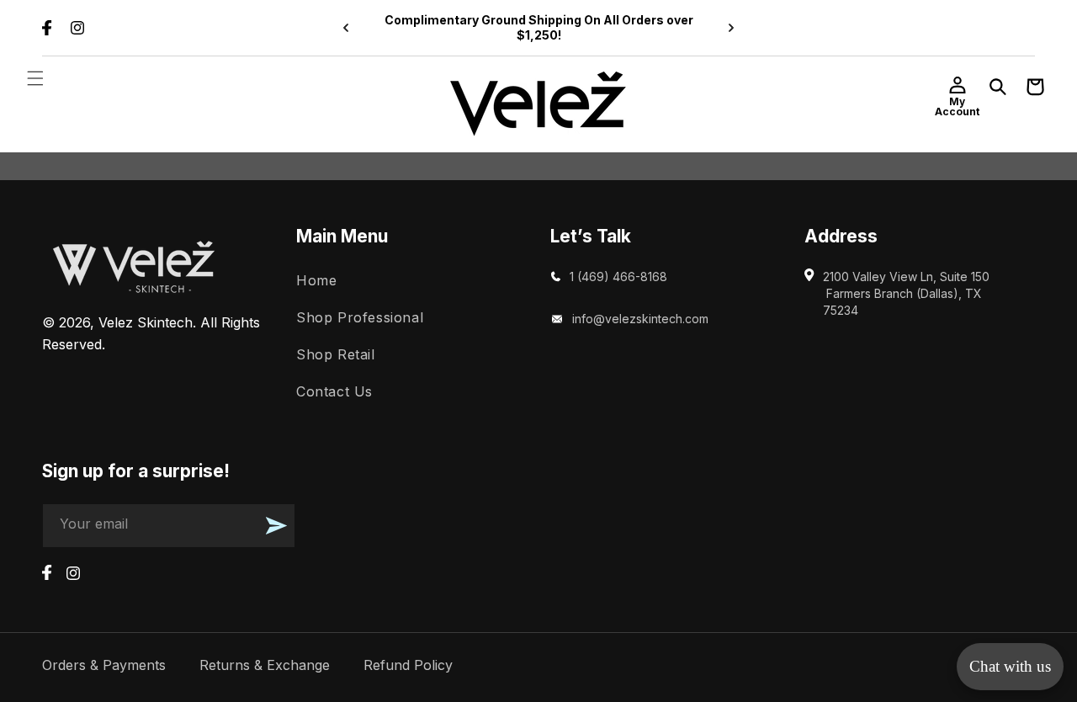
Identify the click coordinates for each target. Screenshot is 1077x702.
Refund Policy (408, 665)
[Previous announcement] (345, 28)
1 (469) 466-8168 (618, 276)
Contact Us (334, 390)
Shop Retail (335, 353)
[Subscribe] (275, 525)
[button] (35, 78)
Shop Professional (359, 317)
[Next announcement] (731, 28)
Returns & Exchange (264, 665)
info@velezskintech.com (640, 318)
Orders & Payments (104, 665)
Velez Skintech (145, 322)
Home (316, 280)
